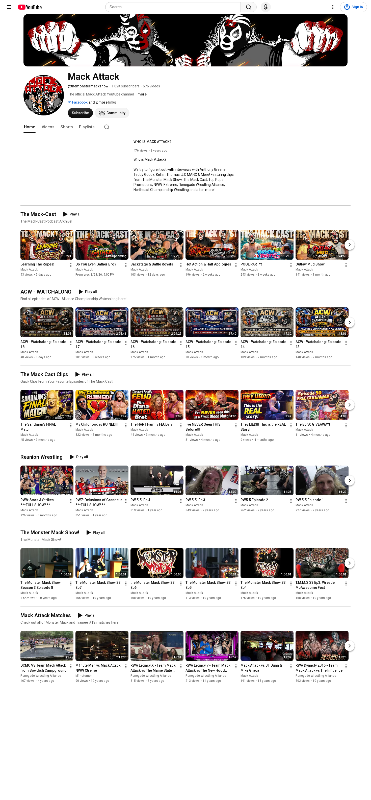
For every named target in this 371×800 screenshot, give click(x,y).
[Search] (249, 7)
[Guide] (9, 7)
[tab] (29, 127)
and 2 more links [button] (102, 102)
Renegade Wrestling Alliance (40, 675)
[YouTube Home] (29, 7)
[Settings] (333, 7)
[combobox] (175, 7)
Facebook (79, 102)
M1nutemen (83, 675)
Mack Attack (29, 269)
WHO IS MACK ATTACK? (153, 142)
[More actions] (71, 265)
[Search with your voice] (266, 7)
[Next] (349, 245)
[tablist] (185, 127)
